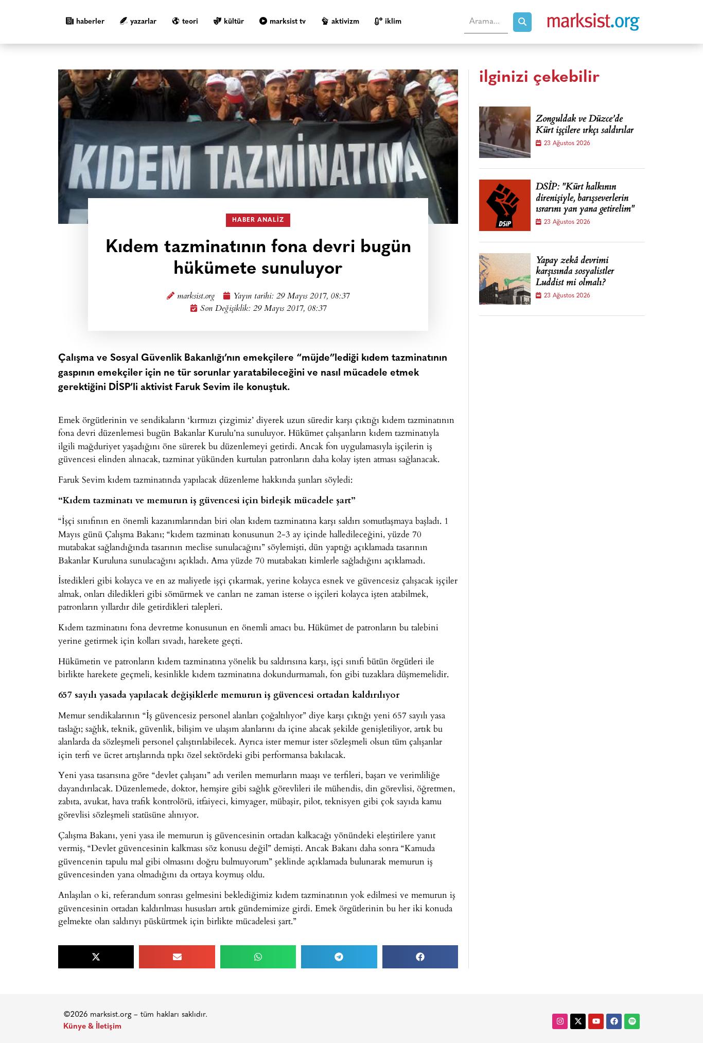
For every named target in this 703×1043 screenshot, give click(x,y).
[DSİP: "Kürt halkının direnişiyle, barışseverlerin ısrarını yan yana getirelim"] (505, 205)
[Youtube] (596, 1021)
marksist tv (288, 22)
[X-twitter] (578, 1021)
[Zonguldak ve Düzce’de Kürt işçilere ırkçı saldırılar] (505, 132)
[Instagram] (560, 1021)
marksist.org (196, 297)
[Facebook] (614, 1021)
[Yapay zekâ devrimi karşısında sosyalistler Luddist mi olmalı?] (505, 279)
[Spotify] (632, 1021)
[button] (96, 956)
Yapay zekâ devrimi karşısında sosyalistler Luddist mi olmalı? (575, 272)
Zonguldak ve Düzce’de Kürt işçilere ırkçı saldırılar (585, 125)
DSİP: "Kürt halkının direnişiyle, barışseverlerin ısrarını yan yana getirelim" (585, 199)
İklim (393, 22)
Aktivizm (345, 22)
